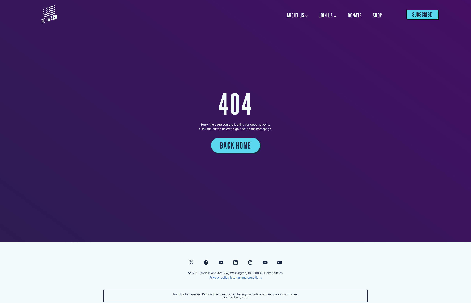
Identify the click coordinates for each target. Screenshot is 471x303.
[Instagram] (250, 262)
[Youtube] (265, 262)
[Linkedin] (235, 262)
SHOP (377, 15)
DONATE (355, 15)
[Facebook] (206, 262)
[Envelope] (279, 262)
